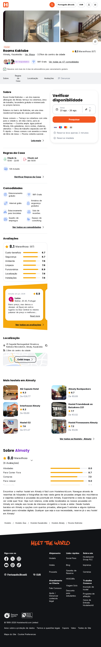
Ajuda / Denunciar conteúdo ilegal (53, 597)
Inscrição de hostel (88, 588)
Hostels (52, 558)
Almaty (6, 54)
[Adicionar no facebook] (6, 559)
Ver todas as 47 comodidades (64, 61)
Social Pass (71, 558)
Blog (68, 565)
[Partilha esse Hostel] (95, 41)
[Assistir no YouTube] (6, 565)
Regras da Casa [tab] (18, 78)
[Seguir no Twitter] (13, 559)
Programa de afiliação (89, 595)
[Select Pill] (52, 4)
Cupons (65, 628)
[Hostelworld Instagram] (19, 559)
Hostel (6, 47)
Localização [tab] (32, 78)
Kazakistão (16, 54)
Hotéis (52, 565)
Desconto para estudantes (71, 593)
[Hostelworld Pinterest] (13, 565)
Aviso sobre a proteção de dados (19, 628)
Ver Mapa (30, 54)
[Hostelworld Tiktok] (19, 565)
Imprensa (87, 565)
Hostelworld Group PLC (88, 558)
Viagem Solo (71, 585)
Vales (73, 628)
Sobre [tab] (6, 78)
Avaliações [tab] (49, 78)
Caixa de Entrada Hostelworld (88, 602)
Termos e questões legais (48, 628)
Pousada (53, 572)
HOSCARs (70, 579)
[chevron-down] (32, 460)
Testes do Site (84, 628)
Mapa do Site (10, 634)
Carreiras (87, 572)
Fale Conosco (55, 588)
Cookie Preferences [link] (27, 634)
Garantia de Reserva (71, 571)
